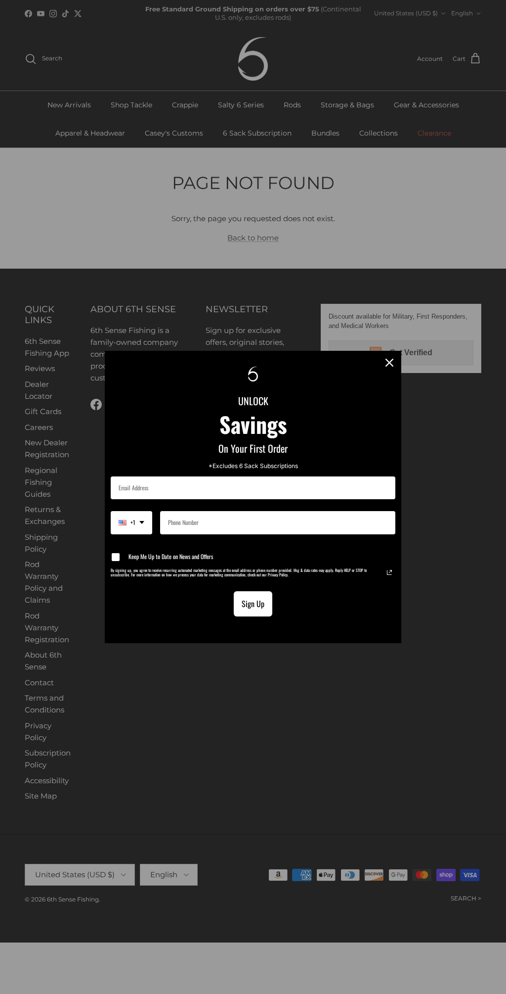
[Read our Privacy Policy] (389, 572)
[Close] (389, 363)
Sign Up (253, 604)
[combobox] (131, 522)
